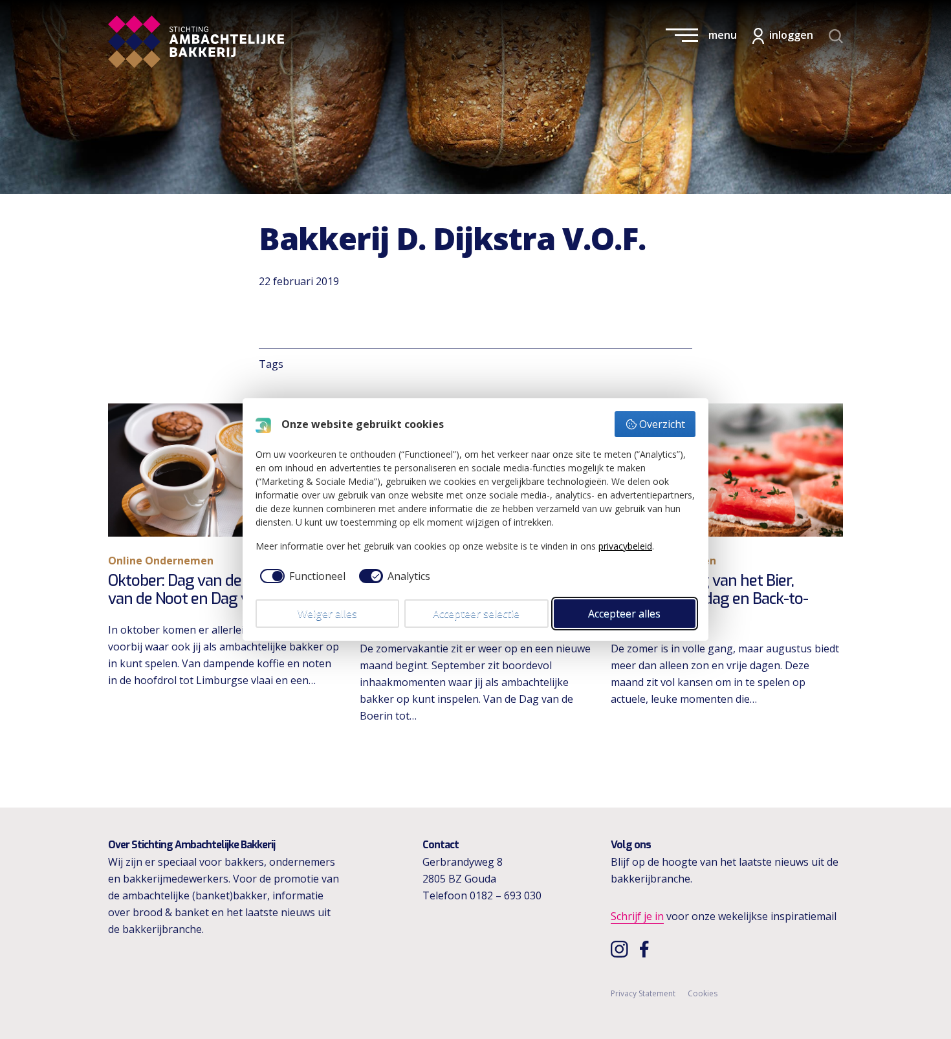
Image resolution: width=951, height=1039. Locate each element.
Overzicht (662, 424)
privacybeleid (625, 546)
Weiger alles (327, 613)
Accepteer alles (624, 613)
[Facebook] (647, 948)
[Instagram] (621, 948)
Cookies (702, 993)
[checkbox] (300, 576)
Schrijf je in (637, 916)
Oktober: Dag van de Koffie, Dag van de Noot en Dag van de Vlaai (214, 590)
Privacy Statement (643, 993)
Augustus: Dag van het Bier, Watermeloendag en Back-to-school (709, 599)
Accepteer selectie (476, 613)
